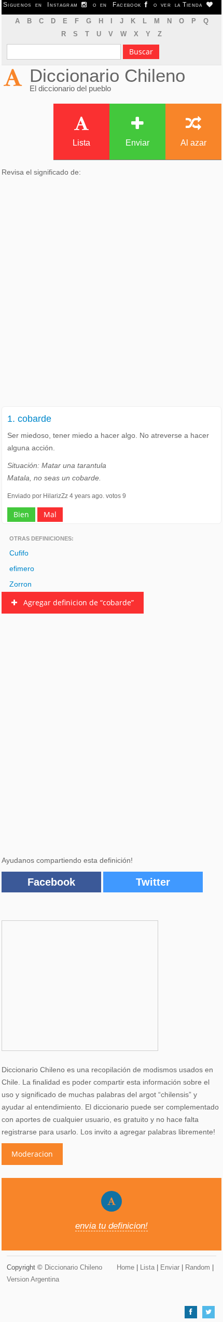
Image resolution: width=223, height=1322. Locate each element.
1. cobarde (29, 419)
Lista (81, 142)
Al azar (193, 142)
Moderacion (32, 1154)
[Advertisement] (111, 294)
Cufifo (19, 553)
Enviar (137, 142)
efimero (21, 568)
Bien (21, 514)
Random (197, 1267)
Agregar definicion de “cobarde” (75, 602)
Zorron (20, 584)
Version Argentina (33, 1279)
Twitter (153, 882)
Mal (50, 514)
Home (125, 1267)
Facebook (51, 882)
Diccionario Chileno (107, 75)
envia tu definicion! (111, 1226)
